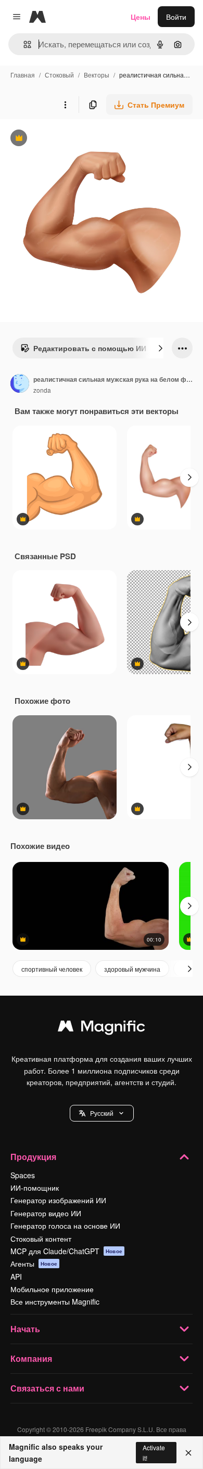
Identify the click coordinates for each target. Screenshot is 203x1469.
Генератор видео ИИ (45, 1213)
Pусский (101, 1113)
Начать (25, 1329)
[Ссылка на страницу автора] (19, 384)
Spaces (22, 1175)
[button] (102, 1113)
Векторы (96, 74)
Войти (176, 16)
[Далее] (160, 348)
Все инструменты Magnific (54, 1301)
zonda (42, 389)
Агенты (33, 1263)
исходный (69, 139)
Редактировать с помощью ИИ (83, 350)
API (16, 1276)
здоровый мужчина (132, 968)
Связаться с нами (47, 1388)
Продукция (33, 1157)
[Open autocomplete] (23, 44)
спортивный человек (51, 968)
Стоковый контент (40, 1238)
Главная (22, 74)
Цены (140, 16)
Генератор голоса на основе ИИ (65, 1225)
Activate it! (154, 1452)
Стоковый (59, 74)
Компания (31, 1358)
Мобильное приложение (52, 1289)
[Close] (188, 1453)
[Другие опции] (65, 104)
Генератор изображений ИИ (58, 1200)
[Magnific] (101, 1028)
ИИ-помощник (34, 1187)
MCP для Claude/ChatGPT (66, 1251)
